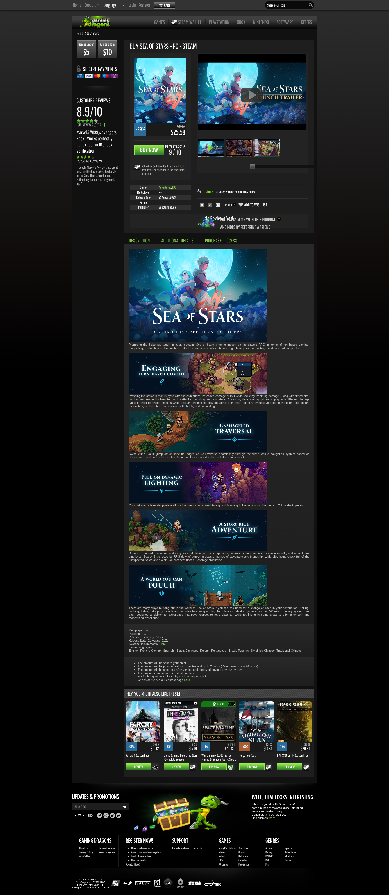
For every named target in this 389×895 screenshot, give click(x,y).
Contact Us (197, 848)
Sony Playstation (227, 848)
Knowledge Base (180, 848)
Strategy (289, 856)
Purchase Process (221, 240)
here (272, 818)
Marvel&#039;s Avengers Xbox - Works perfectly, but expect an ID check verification (97, 141)
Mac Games (243, 864)
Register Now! (133, 864)
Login (132, 4)
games (159, 22)
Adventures (165, 187)
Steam (175, 166)
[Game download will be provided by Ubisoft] (155, 767)
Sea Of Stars (92, 33)
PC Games (223, 864)
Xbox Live (243, 848)
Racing (268, 852)
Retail (222, 856)
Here (163, 644)
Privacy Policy (86, 852)
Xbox (241, 22)
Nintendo (261, 22)
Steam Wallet (189, 22)
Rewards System (107, 852)
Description (139, 240)
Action (268, 848)
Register (144, 4)
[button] (91, 4)
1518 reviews (91, 125)
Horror (288, 860)
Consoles (242, 860)
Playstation (219, 22)
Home (77, 4)
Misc (267, 864)
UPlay (221, 860)
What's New (84, 856)
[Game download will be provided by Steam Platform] (137, 167)
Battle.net (243, 856)
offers (306, 22)
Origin (241, 852)
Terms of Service (107, 848)
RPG (174, 187)
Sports (288, 848)
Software (285, 22)
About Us (83, 848)
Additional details (177, 240)
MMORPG (269, 856)
